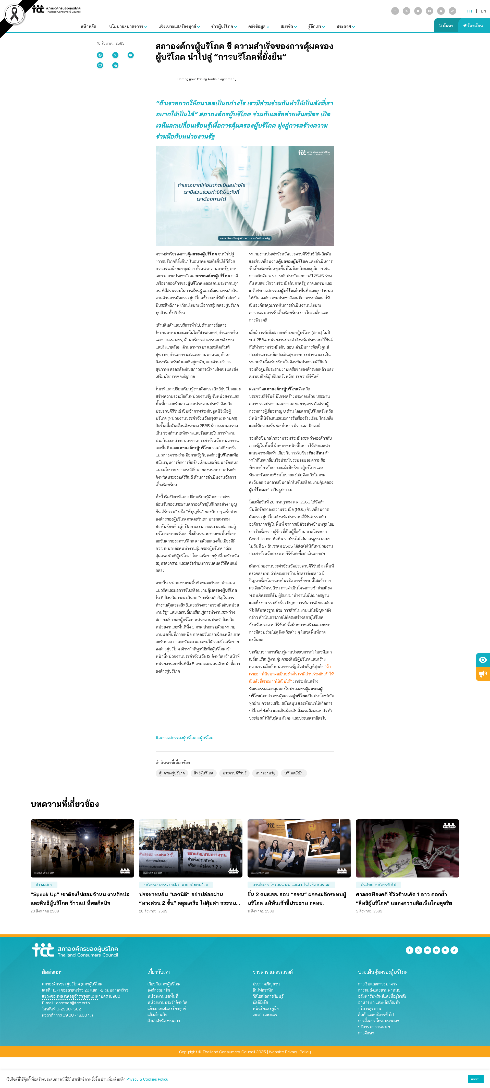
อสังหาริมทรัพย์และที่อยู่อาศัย (382, 996)
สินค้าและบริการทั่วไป (378, 884)
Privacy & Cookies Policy (147, 1079)
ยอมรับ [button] (476, 1079)
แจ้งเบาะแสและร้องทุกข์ (167, 1008)
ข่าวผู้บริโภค (222, 26)
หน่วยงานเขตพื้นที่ (163, 996)
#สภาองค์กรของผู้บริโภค (176, 737)
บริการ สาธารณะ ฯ (374, 1026)
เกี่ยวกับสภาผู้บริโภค (164, 983)
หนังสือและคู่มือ (266, 1008)
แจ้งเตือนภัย (157, 1014)
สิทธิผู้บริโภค (203, 773)
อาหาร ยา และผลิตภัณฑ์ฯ (379, 1002)
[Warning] (483, 674)
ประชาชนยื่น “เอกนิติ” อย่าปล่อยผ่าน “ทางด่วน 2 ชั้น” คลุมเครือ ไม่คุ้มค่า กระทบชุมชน (187, 899)
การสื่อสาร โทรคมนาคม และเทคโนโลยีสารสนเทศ (291, 884)
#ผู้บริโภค (205, 737)
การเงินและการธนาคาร (377, 983)
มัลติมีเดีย (260, 1002)
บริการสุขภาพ (369, 1008)
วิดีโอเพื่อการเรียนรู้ (268, 996)
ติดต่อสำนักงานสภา (164, 1020)
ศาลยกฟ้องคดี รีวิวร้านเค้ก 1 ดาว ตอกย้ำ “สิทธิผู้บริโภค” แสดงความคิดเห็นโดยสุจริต (404, 898)
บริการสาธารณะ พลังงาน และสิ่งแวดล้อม (176, 884)
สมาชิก (287, 26)
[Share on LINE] (131, 55)
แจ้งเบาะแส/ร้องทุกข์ (177, 26)
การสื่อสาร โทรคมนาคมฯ (378, 1020)
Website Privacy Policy (290, 1051)
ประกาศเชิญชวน (266, 983)
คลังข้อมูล (256, 26)
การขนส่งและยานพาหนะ (379, 990)
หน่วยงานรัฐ (265, 773)
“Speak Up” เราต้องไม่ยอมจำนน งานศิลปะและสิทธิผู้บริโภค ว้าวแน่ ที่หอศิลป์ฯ (80, 898)
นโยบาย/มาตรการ (126, 26)
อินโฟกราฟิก (263, 990)
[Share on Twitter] (115, 55)
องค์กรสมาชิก (159, 990)
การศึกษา (366, 1032)
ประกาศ (343, 26)
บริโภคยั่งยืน (294, 773)
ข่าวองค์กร (44, 884)
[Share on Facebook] (100, 55)
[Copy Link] (115, 65)
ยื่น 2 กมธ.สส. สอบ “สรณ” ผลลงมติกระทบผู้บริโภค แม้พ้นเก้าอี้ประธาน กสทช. (297, 898)
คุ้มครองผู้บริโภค (172, 773)
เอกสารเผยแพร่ (265, 1014)
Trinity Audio (207, 79)
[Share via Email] (100, 65)
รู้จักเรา (314, 26)
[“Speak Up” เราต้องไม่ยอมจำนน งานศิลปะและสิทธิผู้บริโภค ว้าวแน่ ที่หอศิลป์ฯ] (82, 848)
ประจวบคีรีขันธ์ (234, 773)
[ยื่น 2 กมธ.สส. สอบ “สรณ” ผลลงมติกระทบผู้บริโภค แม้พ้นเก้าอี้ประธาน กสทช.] (299, 848)
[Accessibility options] (483, 660)
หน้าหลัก (88, 26)
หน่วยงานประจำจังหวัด (167, 1002)
